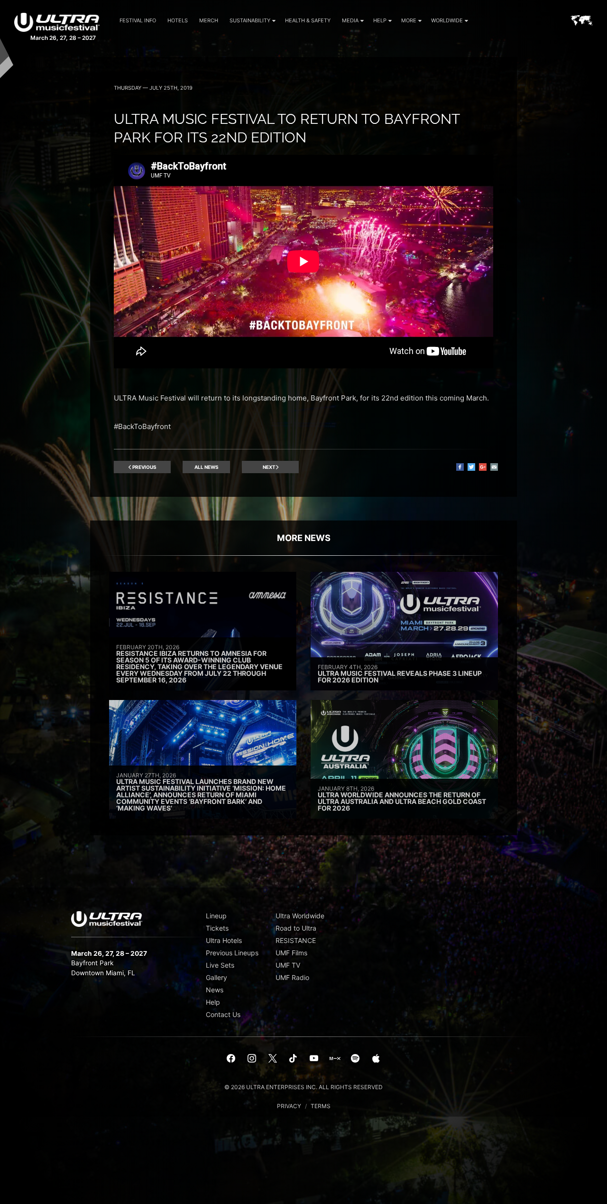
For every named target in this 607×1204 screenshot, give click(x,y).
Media (350, 20)
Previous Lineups (232, 953)
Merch (208, 20)
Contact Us (223, 1014)
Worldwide (447, 20)
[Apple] (376, 1058)
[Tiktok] (293, 1058)
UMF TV (288, 965)
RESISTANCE (296, 940)
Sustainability (250, 20)
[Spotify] (355, 1058)
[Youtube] (314, 1058)
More (408, 20)
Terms (321, 1106)
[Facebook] (231, 1058)
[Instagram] (251, 1058)
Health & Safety (308, 20)
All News (206, 467)
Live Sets (220, 965)
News (214, 990)
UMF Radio (292, 977)
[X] (272, 1058)
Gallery (216, 977)
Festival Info (138, 20)
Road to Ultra (296, 928)
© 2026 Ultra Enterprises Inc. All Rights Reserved (303, 1087)
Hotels (177, 20)
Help (379, 20)
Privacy (289, 1106)
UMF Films (291, 953)
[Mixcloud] (334, 1058)
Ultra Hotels (224, 940)
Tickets (217, 928)
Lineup (216, 916)
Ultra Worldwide (300, 916)
